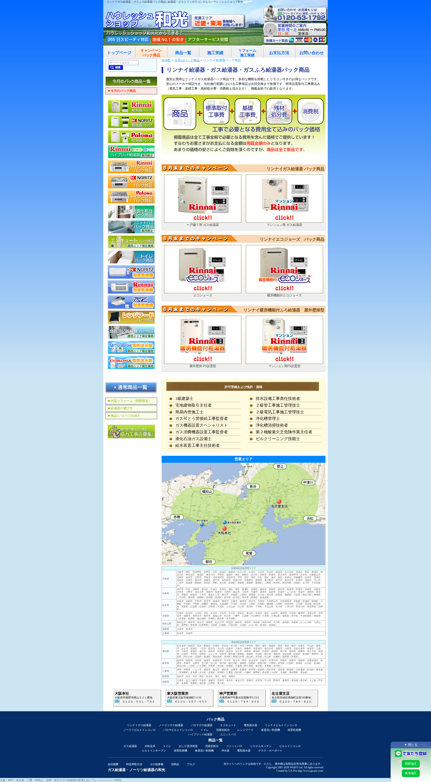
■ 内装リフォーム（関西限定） (130, 401)
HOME (166, 60)
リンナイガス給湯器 (139, 725)
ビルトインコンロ (290, 746)
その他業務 (156, 764)
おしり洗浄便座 (188, 746)
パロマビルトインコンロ (178, 729)
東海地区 (411, 773)
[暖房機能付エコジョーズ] (284, 269)
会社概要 (113, 764)
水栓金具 (150, 746)
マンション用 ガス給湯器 (284, 225)
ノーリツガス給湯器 (171, 725)
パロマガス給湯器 (201, 725)
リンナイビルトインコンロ (281, 725)
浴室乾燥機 (294, 729)
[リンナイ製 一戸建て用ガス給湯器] (202, 198)
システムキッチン (261, 746)
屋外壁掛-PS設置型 (202, 366)
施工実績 (215, 53)
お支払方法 (279, 53)
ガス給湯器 (130, 746)
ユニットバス (228, 734)
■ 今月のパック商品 (122, 91)
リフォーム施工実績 (247, 52)
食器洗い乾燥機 (270, 729)
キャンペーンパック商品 (151, 52)
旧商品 (175, 764)
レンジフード (245, 729)
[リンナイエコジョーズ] (202, 269)
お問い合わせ (311, 53)
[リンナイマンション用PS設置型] (284, 340)
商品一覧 (183, 53)
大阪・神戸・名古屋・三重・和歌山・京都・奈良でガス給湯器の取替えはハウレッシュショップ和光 (60, 780)
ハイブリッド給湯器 (200, 734)
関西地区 (411, 763)
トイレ (204, 729)
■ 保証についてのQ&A (124, 415)
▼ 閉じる (411, 745)
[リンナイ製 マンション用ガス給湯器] (284, 198)
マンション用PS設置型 (284, 366)
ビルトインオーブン (154, 750)
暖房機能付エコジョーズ (284, 295)
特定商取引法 (134, 764)
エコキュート (228, 725)
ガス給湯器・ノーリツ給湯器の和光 (136, 770)
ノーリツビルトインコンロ (139, 729)
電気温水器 (250, 725)
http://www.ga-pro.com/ (310, 770)
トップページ (119, 53)
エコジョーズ (202, 295)
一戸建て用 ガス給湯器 (203, 225)
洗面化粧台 (223, 729)
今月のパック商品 (187, 60)
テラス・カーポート (270, 750)
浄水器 (225, 750)
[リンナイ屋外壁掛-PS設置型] (202, 340)
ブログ (191, 764)
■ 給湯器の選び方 (120, 408)
